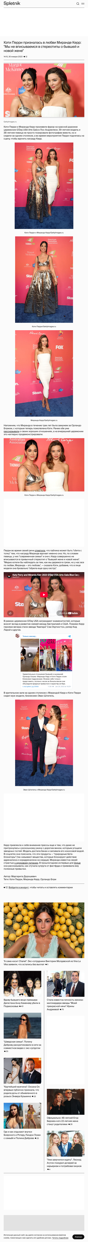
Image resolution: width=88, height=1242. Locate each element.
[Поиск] (77, 3)
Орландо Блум (48, 879)
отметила (40, 550)
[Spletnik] (12, 3)
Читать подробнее (60, 1238)
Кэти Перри (16, 879)
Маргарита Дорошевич (23, 876)
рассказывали (11, 431)
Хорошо (78, 1237)
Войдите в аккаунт (19, 887)
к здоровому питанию (26, 863)
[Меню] (82, 3)
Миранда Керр (31, 879)
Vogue (77, 863)
